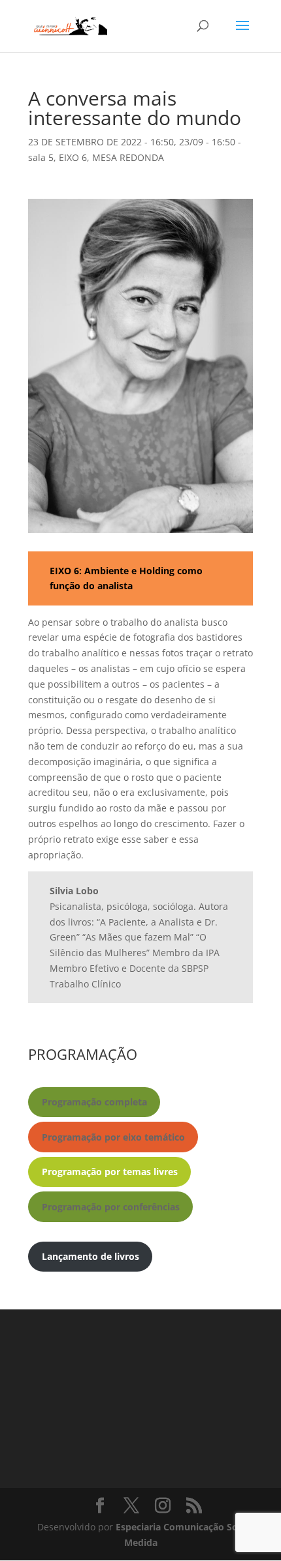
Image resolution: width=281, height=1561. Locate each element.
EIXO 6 (73, 157)
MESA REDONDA (128, 157)
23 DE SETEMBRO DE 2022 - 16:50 (101, 142)
